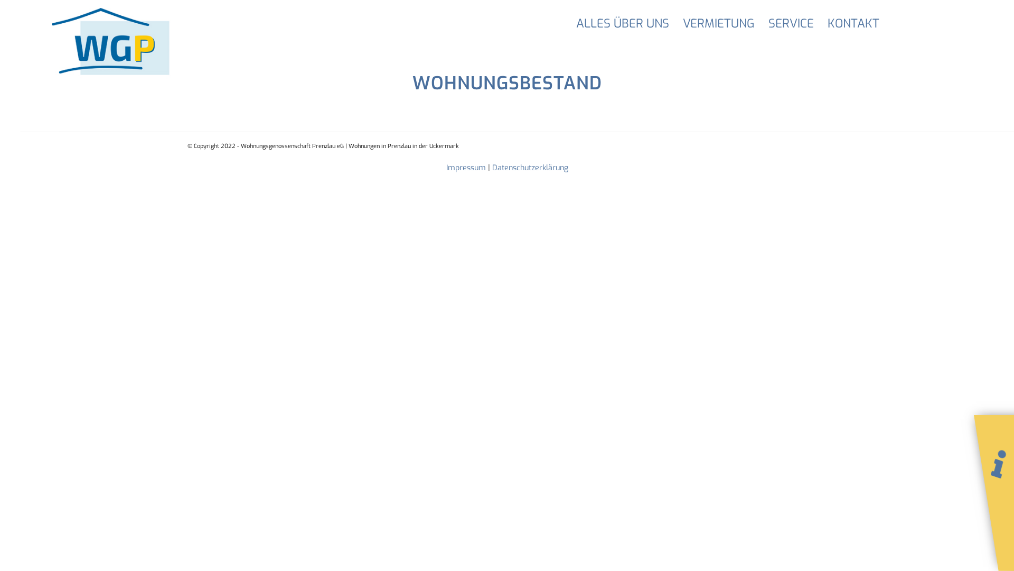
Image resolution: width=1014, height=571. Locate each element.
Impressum (466, 168)
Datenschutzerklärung (530, 168)
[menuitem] (622, 24)
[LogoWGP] (131, 43)
